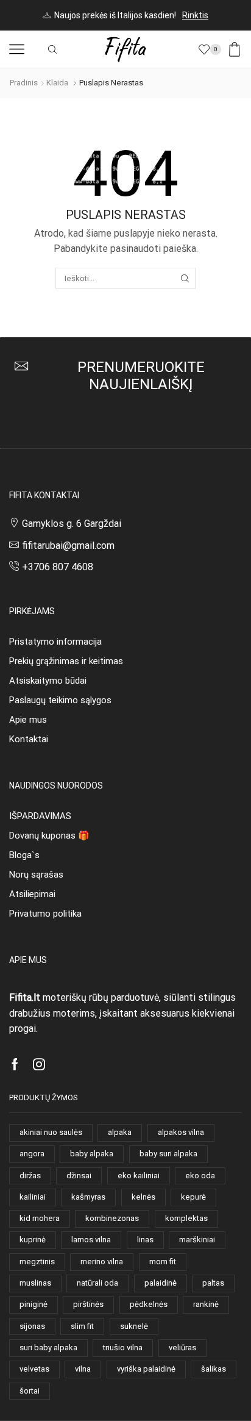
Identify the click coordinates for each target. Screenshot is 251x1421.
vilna (83, 1368)
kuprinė (32, 1239)
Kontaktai (28, 739)
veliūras (182, 1347)
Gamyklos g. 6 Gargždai (71, 523)
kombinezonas (112, 1218)
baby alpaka (91, 1153)
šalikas (213, 1368)
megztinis (37, 1261)
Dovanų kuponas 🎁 (49, 835)
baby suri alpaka (168, 1153)
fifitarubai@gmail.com (68, 545)
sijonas (32, 1326)
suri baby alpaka (48, 1347)
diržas (30, 1175)
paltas (213, 1282)
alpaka (120, 1132)
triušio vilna (123, 1347)
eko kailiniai (139, 1175)
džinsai (78, 1175)
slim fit (82, 1326)
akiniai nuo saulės (50, 1132)
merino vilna (101, 1261)
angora (31, 1153)
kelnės (143, 1196)
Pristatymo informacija (55, 641)
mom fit (162, 1261)
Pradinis (24, 82)
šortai (29, 1390)
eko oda (200, 1175)
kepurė (193, 1196)
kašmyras (88, 1196)
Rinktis (195, 15)
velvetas (34, 1368)
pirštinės (88, 1304)
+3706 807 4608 (57, 567)
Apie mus (28, 719)
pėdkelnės (149, 1304)
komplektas (186, 1218)
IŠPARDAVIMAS (40, 816)
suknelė (134, 1326)
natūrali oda (97, 1282)
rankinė (206, 1304)
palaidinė (160, 1282)
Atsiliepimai (32, 894)
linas (145, 1239)
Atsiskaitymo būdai (48, 680)
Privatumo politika (45, 913)
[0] (219, 49)
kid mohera (39, 1218)
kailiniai (32, 1196)
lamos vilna (91, 1239)
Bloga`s (24, 855)
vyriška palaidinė (146, 1368)
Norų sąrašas (36, 874)
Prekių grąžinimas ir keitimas (66, 661)
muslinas (35, 1282)
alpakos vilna (181, 1132)
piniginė (33, 1304)
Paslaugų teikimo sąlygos (60, 700)
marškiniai (197, 1239)
